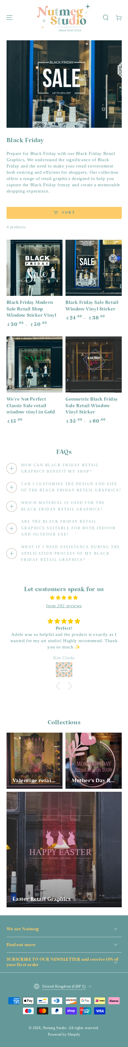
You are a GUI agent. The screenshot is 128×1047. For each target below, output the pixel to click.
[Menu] (9, 18)
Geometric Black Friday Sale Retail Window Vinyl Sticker (91, 406)
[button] (105, 18)
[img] (64, 598)
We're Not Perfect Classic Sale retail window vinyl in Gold (31, 406)
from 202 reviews (64, 605)
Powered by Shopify (64, 1034)
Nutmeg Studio (55, 1028)
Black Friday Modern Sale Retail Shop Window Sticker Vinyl (32, 309)
